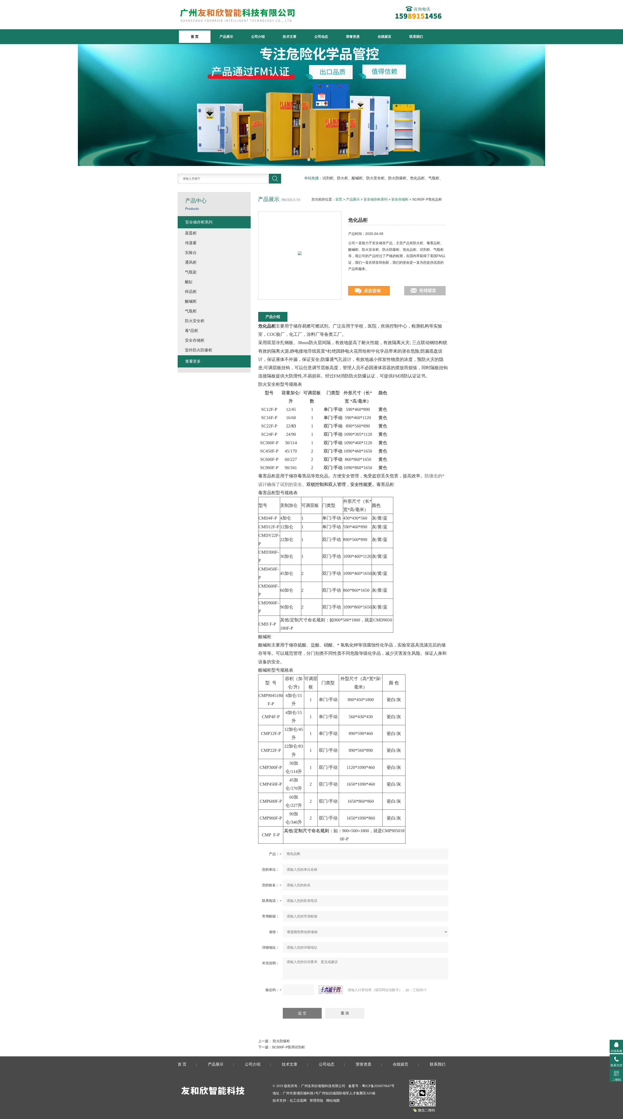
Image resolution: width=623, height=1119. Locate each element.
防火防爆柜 (281, 1041)
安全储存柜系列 (375, 199)
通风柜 (191, 262)
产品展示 (226, 37)
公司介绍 (258, 37)
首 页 (182, 1064)
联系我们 (416, 37)
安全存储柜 (399, 199)
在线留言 (384, 37)
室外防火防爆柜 (198, 350)
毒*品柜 (191, 330)
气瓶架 (191, 272)
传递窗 (191, 243)
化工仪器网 (298, 1100)
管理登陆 (316, 1100)
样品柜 (191, 291)
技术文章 (289, 37)
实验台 (191, 253)
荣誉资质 (353, 37)
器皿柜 (191, 233)
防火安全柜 (194, 321)
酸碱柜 (191, 301)
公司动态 (321, 37)
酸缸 (189, 282)
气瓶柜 (191, 311)
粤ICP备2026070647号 (378, 1086)
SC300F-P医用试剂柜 (288, 1047)
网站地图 (333, 1100)
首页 (338, 199)
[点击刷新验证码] (331, 990)
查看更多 (193, 361)
